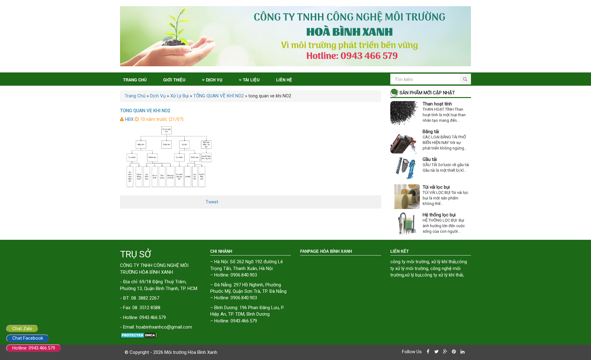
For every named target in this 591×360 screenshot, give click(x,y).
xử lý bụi (413, 275)
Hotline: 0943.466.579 (33, 348)
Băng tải (431, 131)
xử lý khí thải (443, 261)
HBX (129, 119)
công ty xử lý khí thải (442, 275)
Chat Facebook (27, 338)
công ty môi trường (409, 261)
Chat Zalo (22, 328)
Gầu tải (430, 159)
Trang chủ (135, 80)
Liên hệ (284, 80)
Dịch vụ (214, 80)
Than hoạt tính (437, 104)
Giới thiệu (174, 80)
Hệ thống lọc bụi (439, 215)
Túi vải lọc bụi (436, 187)
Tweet (212, 202)
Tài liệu (251, 80)
